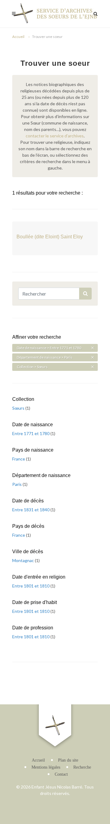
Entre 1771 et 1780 (31, 433)
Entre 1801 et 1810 (31, 585)
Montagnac (23, 560)
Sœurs (18, 408)
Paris (17, 484)
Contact (61, 774)
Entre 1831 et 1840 (31, 509)
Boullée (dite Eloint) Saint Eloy (49, 236)
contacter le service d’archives (55, 135)
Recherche (82, 767)
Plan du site (68, 760)
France (19, 458)
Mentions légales (45, 767)
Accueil (18, 36)
